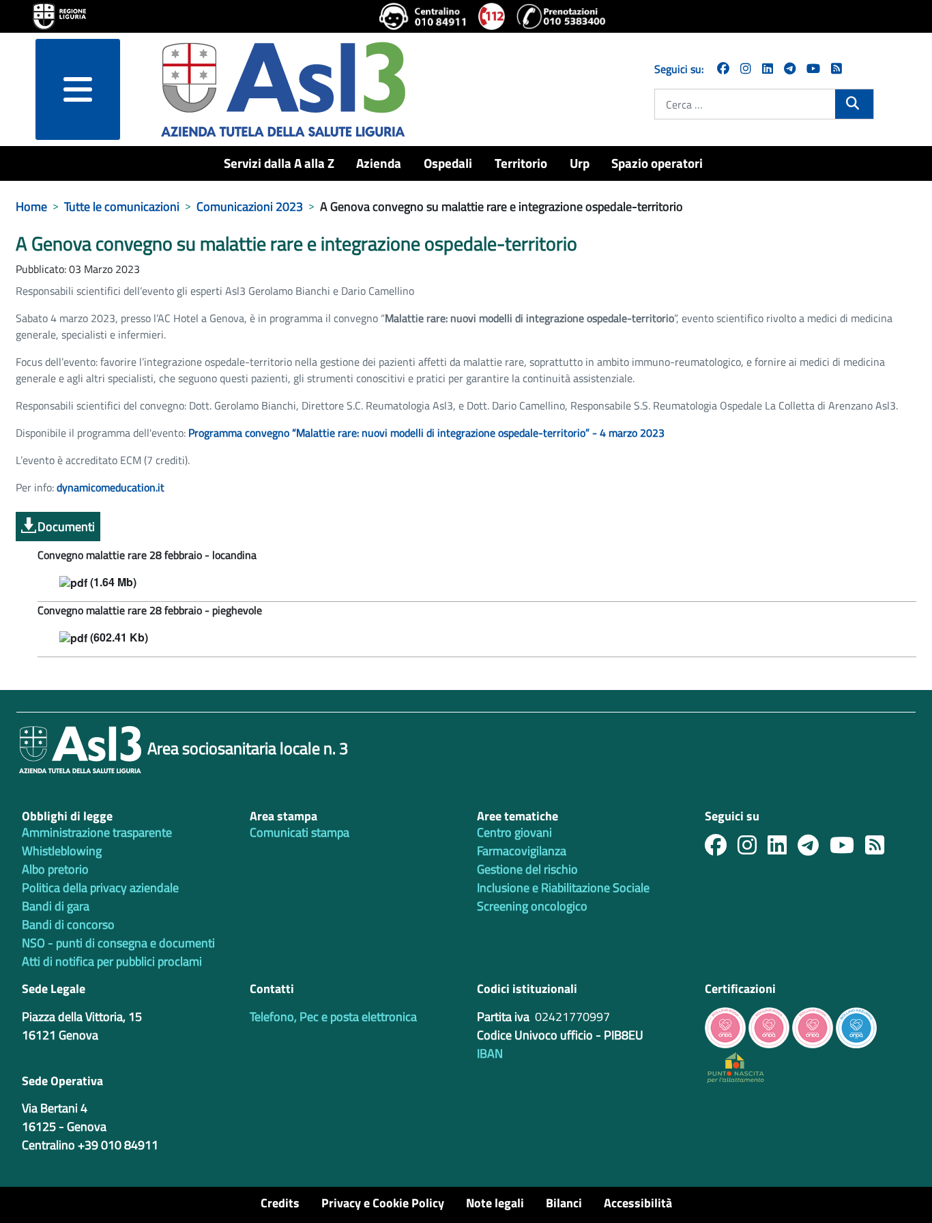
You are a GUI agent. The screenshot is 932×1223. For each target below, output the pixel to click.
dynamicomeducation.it (110, 487)
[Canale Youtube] (847, 848)
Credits (280, 1203)
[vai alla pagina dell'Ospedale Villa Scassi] (735, 1066)
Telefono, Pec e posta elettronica (333, 1016)
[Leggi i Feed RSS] (880, 848)
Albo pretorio (55, 869)
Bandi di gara (55, 906)
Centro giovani (514, 832)
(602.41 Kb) (117, 638)
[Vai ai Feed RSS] (836, 68)
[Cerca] (853, 103)
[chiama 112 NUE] (492, 16)
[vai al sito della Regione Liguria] (59, 15)
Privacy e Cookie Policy (382, 1203)
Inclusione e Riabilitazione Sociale (563, 887)
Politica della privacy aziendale (100, 887)
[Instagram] (745, 68)
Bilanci (564, 1203)
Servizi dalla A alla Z (279, 163)
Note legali (495, 1203)
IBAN (490, 1053)
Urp (579, 163)
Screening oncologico (532, 906)
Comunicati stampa (299, 832)
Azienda (378, 163)
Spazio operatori (657, 163)
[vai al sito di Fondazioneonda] (856, 1026)
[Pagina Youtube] (813, 68)
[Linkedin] (767, 68)
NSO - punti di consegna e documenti (118, 943)
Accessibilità (638, 1203)
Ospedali (448, 163)
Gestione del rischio (527, 869)
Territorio (521, 163)
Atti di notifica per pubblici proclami (112, 961)
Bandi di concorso (68, 924)
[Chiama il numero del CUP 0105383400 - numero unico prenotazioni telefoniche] (560, 16)
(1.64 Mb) (111, 582)
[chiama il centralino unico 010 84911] (423, 16)
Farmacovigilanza (521, 850)
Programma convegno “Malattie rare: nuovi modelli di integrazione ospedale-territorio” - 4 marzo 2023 (426, 433)
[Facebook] (723, 68)
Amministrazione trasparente (97, 832)
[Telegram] (790, 68)
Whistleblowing (62, 850)
